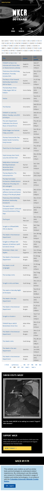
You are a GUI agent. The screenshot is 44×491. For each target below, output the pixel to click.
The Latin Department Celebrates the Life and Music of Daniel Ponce (10, 123)
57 (28, 365)
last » (34, 367)
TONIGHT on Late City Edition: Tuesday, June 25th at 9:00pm (11, 115)
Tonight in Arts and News (11, 283)
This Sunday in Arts (9, 275)
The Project (6, 219)
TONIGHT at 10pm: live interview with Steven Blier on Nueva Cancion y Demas (11, 65)
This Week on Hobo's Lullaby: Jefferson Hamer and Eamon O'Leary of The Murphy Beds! (12, 192)
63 (18, 367)
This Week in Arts (8, 341)
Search (21, 31)
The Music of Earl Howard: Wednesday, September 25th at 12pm (11, 82)
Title (4, 58)
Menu (13, 31)
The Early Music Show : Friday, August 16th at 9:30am (10, 90)
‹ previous (15, 365)
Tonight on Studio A (9, 316)
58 (32, 365)
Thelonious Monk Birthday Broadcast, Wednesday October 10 (11, 200)
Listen (30, 31)
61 (10, 367)
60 (40, 365)
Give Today (10, 448)
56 (24, 365)
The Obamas (7, 107)
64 (22, 367)
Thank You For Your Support (12, 148)
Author (25, 58)
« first (7, 365)
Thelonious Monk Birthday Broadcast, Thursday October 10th (11, 73)
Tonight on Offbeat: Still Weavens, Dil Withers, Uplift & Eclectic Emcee (11, 244)
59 (36, 365)
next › (27, 367)
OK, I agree (10, 486)
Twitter (5, 98)
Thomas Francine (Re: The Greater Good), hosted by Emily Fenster (11, 140)
